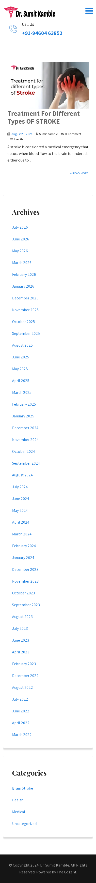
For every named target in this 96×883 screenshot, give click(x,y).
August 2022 (22, 687)
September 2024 (26, 463)
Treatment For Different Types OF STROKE (43, 117)
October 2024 (23, 451)
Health (18, 139)
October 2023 (23, 593)
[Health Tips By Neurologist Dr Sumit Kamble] (29, 11)
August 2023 (22, 616)
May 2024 (20, 510)
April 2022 (21, 722)
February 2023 (24, 663)
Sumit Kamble (48, 134)
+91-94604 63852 (42, 32)
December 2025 (25, 298)
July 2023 (20, 628)
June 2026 (20, 239)
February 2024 (24, 545)
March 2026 (22, 262)
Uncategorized (24, 823)
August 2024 (22, 475)
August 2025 (22, 345)
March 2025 (22, 392)
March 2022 (22, 734)
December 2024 (25, 427)
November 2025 (25, 309)
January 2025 (23, 416)
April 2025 (20, 380)
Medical (18, 811)
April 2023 (20, 652)
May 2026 (20, 250)
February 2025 (24, 404)
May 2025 (20, 368)
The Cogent (66, 872)
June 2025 (20, 357)
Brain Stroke (22, 788)
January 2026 (23, 286)
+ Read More (79, 173)
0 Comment (73, 134)
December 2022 (25, 675)
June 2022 (20, 711)
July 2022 (20, 699)
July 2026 (20, 227)
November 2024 (25, 439)
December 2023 (25, 569)
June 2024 (20, 498)
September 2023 (26, 604)
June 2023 (20, 640)
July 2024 (20, 486)
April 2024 (20, 522)
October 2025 (23, 321)
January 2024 (23, 557)
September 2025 (26, 333)
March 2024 (22, 534)
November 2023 (25, 581)
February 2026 (24, 274)
